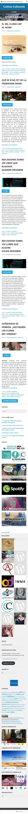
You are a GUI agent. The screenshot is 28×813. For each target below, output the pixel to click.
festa (24, 698)
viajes (7, 712)
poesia (23, 708)
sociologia (16, 151)
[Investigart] (8, 569)
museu (4, 706)
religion (12, 151)
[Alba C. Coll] (20, 618)
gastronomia (19, 700)
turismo (4, 712)
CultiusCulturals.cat (18, 718)
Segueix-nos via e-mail (9, 650)
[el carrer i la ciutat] (20, 544)
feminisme (20, 698)
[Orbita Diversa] (8, 581)
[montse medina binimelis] (8, 557)
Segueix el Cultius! (8, 663)
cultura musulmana (20, 69)
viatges (12, 712)
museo (20, 704)
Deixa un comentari (14, 74)
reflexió (7, 151)
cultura (11, 314)
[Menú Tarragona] (20, 557)
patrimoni (8, 708)
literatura (17, 70)
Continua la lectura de (9, 65)
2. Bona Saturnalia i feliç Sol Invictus (12, 425)
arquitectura (15, 692)
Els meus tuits (6, 532)
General (12, 70)
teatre (12, 710)
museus (13, 706)
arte (23, 692)
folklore (8, 700)
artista (4, 694)
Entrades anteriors (9, 401)
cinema (13, 694)
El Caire (7, 70)
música (22, 706)
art (20, 692)
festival (4, 700)
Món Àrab (22, 70)
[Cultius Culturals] (8, 606)
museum (8, 706)
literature (22, 72)
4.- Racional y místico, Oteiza (10, 433)
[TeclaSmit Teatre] (20, 606)
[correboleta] (8, 594)
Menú (15, 12)
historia (3, 702)
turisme (20, 710)
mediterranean (6, 394)
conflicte (4, 696)
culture (16, 696)
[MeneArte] (8, 631)
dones (19, 696)
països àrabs (5, 72)
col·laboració (19, 694)
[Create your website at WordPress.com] (14, 1)
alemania (4, 692)
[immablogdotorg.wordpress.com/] (20, 581)
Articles (9, 69)
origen (3, 708)
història (12, 150)
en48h (3, 698)
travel (7, 396)
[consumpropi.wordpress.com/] (20, 594)
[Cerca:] (14, 411)
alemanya (8, 692)
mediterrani (17, 150)
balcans (10, 694)
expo (16, 699)
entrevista (7, 698)
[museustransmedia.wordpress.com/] (8, 618)
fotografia (14, 700)
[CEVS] (20, 569)
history (16, 314)
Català (13, 69)
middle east (13, 394)
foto (11, 700)
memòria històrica (14, 704)
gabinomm (17, 31)
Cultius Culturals (14, 6)
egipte (3, 70)
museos (23, 704)
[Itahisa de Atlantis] (8, 544)
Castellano (7, 58)
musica (18, 706)
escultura (12, 698)
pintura (19, 708)
